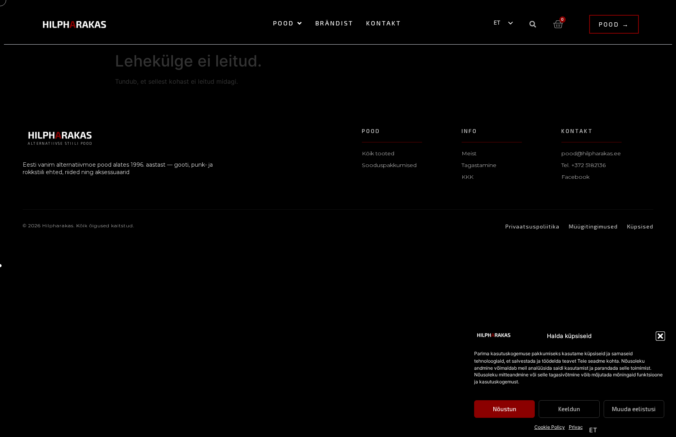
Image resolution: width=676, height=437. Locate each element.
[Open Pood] (299, 23)
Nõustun (504, 409)
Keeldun (569, 409)
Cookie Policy (549, 427)
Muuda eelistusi (634, 409)
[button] (660, 336)
